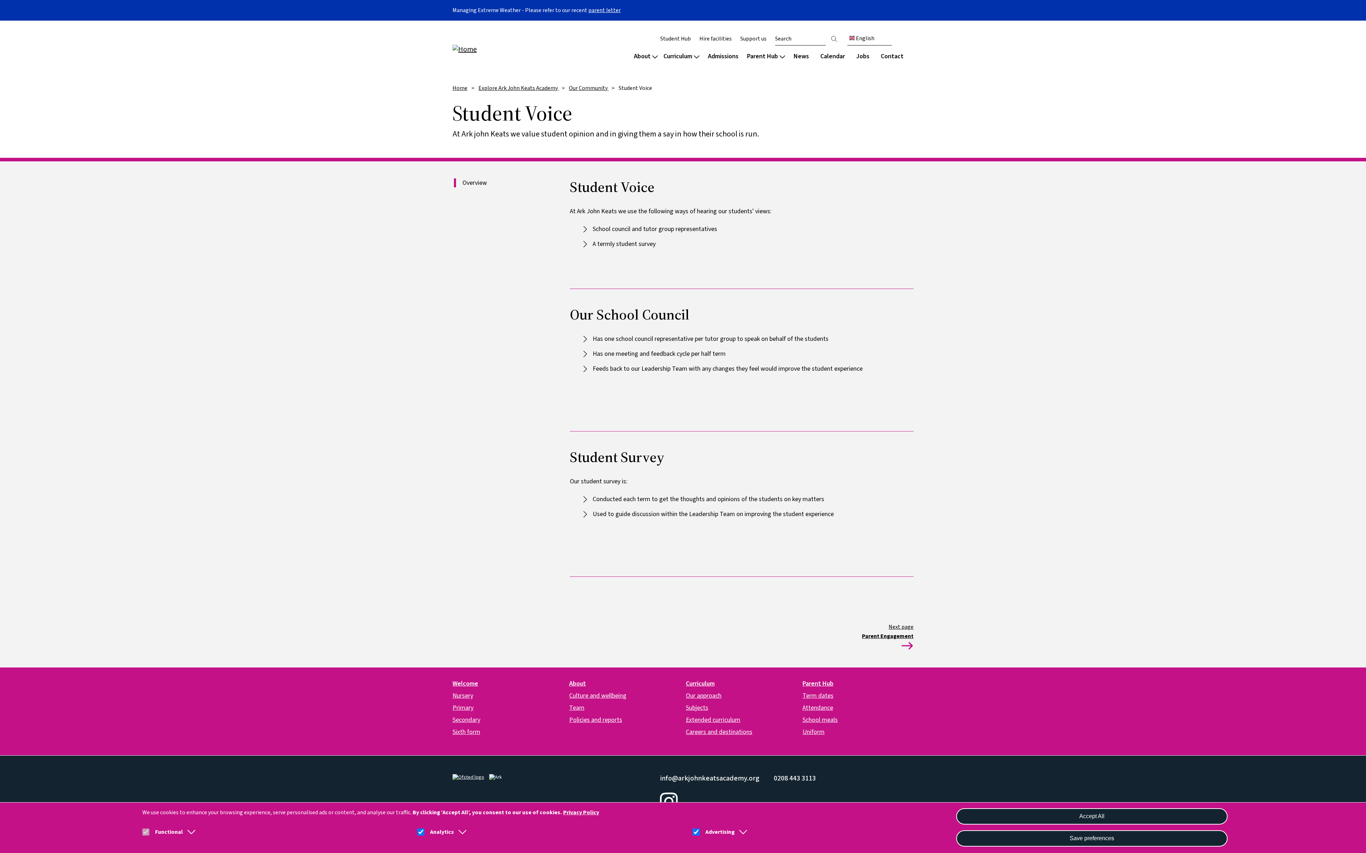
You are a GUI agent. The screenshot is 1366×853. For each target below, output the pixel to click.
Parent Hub (762, 56)
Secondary (466, 719)
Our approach (703, 695)
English (864, 38)
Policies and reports (595, 719)
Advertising (720, 832)
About (642, 56)
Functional (169, 832)
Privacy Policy (581, 812)
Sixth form (466, 732)
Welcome (465, 683)
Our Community (589, 88)
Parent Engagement (888, 636)
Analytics (442, 832)
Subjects (697, 707)
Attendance (818, 707)
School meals (820, 719)
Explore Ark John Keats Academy (518, 88)
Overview (474, 182)
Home (459, 88)
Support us (753, 39)
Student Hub (675, 39)
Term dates (818, 695)
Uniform (814, 732)
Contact (892, 56)
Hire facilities (715, 39)
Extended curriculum (713, 719)
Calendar (832, 56)
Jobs (862, 56)
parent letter (604, 10)
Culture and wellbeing (597, 695)
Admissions (723, 56)
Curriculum (677, 56)
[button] (190, 832)
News (801, 56)
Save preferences (1092, 838)
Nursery (462, 695)
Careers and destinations (719, 732)
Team (576, 707)
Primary (462, 707)
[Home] (498, 49)
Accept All (1092, 816)
